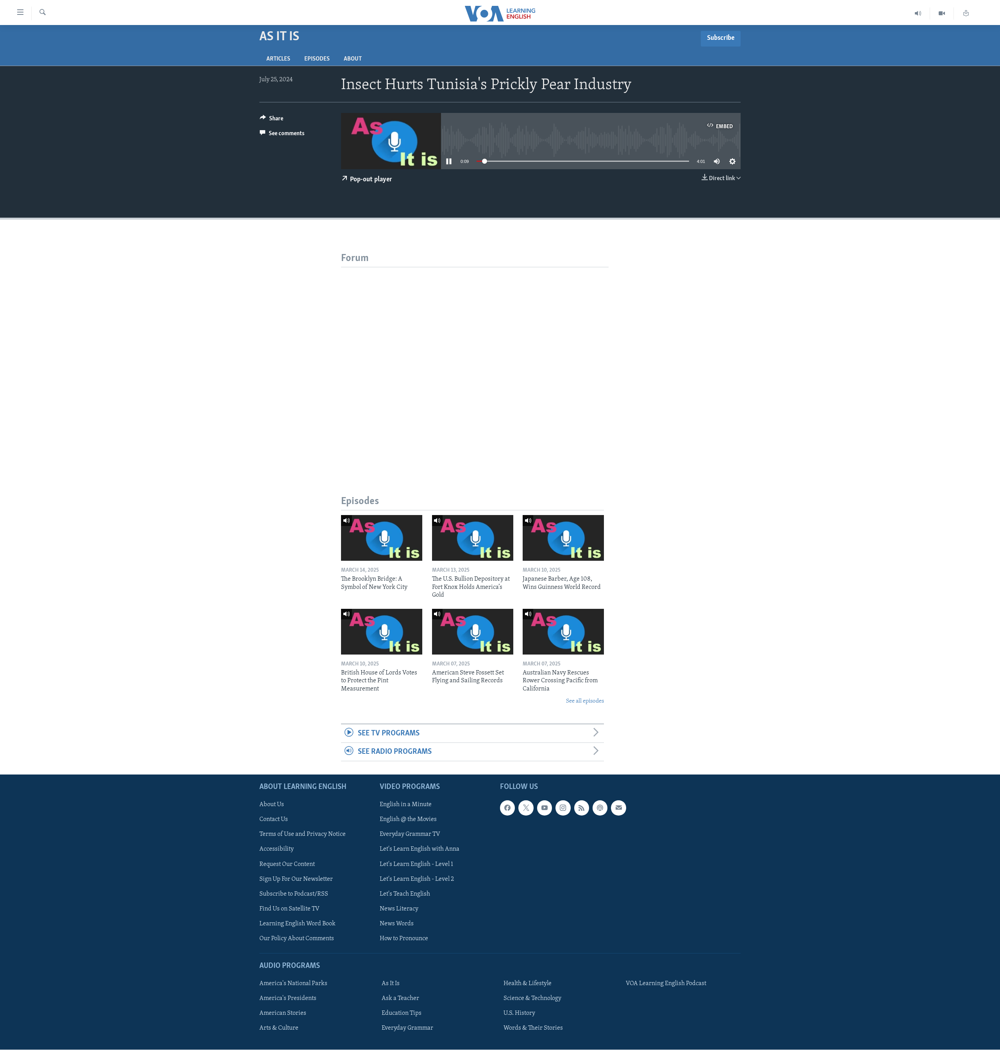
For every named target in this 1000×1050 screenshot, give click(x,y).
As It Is (391, 983)
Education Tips (401, 1013)
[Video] (942, 13)
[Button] (271, 120)
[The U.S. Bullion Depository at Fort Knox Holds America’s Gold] (472, 538)
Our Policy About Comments (296, 939)
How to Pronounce (404, 939)
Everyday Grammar (407, 1028)
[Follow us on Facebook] (507, 808)
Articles (278, 59)
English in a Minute (406, 805)
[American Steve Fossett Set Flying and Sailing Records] (472, 632)
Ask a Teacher (400, 998)
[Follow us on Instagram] (562, 808)
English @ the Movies (408, 820)
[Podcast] (600, 808)
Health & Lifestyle (528, 983)
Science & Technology (532, 998)
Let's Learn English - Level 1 (416, 864)
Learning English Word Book (297, 924)
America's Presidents (287, 998)
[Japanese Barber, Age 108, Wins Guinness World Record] (563, 538)
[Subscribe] (618, 808)
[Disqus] (475, 365)
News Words (397, 924)
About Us (271, 805)
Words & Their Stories (533, 1028)
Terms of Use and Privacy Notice (302, 835)
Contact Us (273, 820)
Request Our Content (287, 864)
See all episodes (585, 701)
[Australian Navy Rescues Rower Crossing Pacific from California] (563, 632)
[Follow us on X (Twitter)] (525, 808)
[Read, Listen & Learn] (966, 13)
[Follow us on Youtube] (544, 808)
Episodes (317, 59)
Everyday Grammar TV (410, 835)
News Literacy (399, 909)
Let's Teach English (405, 894)
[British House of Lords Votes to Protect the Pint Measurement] (381, 632)
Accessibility (276, 849)
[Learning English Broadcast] (918, 13)
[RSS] (581, 808)
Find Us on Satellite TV (289, 909)
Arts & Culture (278, 1028)
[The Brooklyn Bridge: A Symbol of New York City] (381, 538)
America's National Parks (293, 983)
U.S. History (519, 1013)
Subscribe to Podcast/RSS (293, 894)
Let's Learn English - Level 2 (417, 879)
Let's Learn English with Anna (419, 849)
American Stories (282, 1013)
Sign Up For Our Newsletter (296, 879)
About (353, 59)
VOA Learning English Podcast (666, 983)
